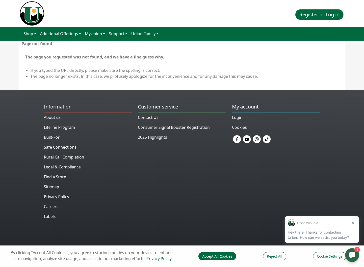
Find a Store (55, 177)
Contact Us (148, 117)
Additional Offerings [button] (59, 33)
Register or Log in (319, 14)
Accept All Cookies (217, 256)
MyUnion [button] (93, 33)
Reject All (274, 256)
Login (237, 117)
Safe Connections (60, 147)
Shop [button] (28, 33)
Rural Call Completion (64, 157)
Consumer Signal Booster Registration (174, 127)
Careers (51, 206)
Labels (50, 216)
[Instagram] (257, 139)
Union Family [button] (143, 33)
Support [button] (116, 33)
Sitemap (51, 186)
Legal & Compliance (62, 167)
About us (52, 117)
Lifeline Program (59, 127)
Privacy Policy (56, 196)
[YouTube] (247, 139)
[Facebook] (237, 139)
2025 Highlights (152, 137)
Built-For (52, 137)
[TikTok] (267, 139)
